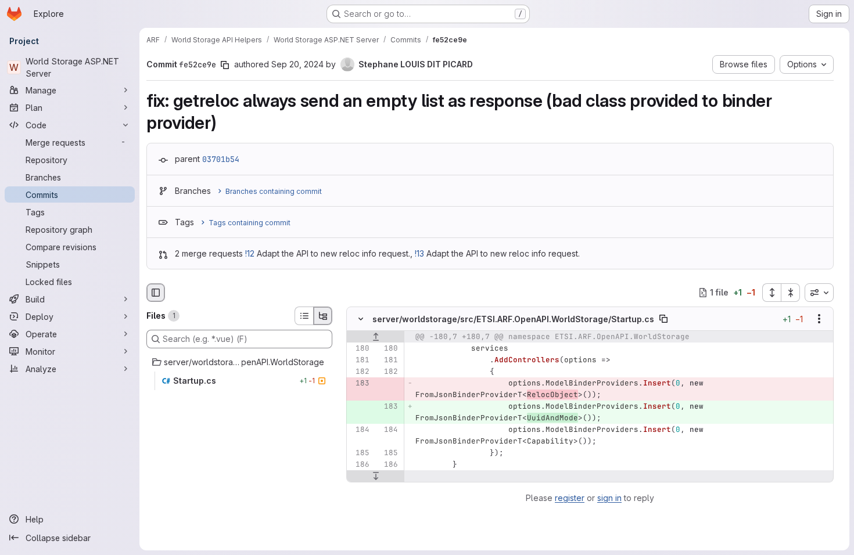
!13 (419, 253)
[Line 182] (359, 371)
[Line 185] (359, 453)
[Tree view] (323, 316)
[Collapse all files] (790, 292)
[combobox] (819, 292)
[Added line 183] (388, 406)
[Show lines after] (375, 476)
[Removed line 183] (359, 383)
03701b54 (220, 159)
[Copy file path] (663, 319)
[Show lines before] (375, 337)
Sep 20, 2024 (297, 64)
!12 (249, 253)
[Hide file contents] (361, 319)
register (569, 498)
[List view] (304, 316)
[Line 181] (359, 360)
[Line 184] (359, 429)
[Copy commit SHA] (225, 65)
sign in (609, 498)
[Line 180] (359, 348)
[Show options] (819, 319)
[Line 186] (359, 464)
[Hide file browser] (155, 292)
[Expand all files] (771, 292)
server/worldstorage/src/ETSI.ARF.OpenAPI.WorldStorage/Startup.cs (513, 319)
